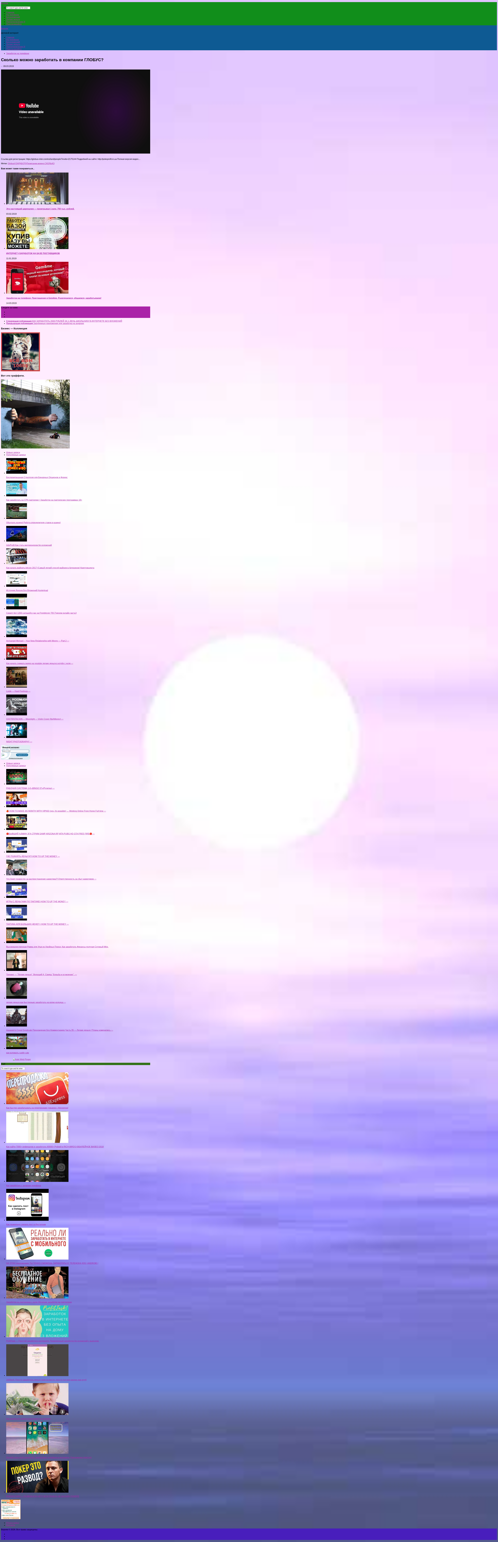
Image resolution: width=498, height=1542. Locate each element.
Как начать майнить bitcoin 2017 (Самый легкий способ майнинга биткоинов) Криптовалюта (50, 568)
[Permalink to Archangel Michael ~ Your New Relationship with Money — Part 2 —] (16, 636)
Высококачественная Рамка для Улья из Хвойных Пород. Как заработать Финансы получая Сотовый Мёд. (57, 947)
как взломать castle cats (17, 1053)
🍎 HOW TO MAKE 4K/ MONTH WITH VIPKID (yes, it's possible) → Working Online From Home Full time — (56, 811)
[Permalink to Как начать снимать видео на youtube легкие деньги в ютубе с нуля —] (16, 659)
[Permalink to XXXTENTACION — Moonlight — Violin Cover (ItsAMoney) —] (16, 715)
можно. (41, 163)
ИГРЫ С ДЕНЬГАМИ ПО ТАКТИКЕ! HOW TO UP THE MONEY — (37, 901)
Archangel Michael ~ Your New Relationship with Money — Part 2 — (37, 641)
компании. (33, 163)
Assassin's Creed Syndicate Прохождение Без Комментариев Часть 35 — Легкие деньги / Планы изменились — (59, 1030)
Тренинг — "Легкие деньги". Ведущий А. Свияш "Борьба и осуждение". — (41, 974)
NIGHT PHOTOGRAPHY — (19, 742)
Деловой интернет (10, 747)
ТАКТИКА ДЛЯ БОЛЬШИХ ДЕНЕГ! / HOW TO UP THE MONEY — (37, 924)
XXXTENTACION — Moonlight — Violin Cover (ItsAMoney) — (34, 719)
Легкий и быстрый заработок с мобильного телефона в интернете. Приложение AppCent (48, 1457)
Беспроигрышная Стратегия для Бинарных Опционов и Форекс (37, 477)
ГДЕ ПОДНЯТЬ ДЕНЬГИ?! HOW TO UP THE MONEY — (33, 856)
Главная (10, 12)
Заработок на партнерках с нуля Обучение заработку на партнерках (39, 1302)
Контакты (10, 1525)
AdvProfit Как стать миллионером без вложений (29, 545)
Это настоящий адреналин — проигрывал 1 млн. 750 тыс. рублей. (40, 209)
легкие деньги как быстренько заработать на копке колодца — (36, 1002)
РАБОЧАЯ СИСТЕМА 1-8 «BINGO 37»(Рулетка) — (30, 788)
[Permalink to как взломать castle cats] (16, 1048)
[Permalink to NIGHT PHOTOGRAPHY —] (16, 737)
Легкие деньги (13, 19)
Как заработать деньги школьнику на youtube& (28, 1419)
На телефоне (12, 15)
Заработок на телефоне (17, 53)
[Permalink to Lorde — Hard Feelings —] (16, 687)
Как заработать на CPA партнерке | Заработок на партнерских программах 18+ (44, 500)
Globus (11, 163)
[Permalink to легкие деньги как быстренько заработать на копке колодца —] (16, 998)
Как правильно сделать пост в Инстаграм (26, 1224)
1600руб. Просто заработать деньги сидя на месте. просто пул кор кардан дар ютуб (46, 1380)
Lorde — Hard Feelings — (18, 691)
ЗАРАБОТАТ (22, 163)
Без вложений (13, 17)
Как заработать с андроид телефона (23, 1185)
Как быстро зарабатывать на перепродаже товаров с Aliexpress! (37, 1108)
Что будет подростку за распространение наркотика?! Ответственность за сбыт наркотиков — (51, 879)
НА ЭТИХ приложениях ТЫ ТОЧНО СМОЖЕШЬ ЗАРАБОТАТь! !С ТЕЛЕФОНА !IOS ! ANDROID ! (52, 1263)
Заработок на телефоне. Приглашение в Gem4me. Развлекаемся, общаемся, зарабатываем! (53, 298)
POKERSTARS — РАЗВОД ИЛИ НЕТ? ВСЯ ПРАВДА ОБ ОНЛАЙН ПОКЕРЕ (42, 1496)
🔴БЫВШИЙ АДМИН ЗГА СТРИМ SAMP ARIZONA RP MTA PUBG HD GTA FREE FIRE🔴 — (50, 834)
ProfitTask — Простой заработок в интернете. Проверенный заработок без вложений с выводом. (52, 1341)
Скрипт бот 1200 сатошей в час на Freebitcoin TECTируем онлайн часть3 (41, 613)
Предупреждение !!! (15, 22)
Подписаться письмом (16, 758)
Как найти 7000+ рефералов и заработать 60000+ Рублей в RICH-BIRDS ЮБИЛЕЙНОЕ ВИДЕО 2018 (55, 1147)
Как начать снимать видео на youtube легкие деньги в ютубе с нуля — (39, 663)
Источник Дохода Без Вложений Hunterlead (27, 590)
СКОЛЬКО (49, 163)
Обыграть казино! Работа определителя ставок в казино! (33, 522)
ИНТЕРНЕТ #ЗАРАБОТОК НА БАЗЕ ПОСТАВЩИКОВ (33, 253)
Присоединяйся (14, 24)
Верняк (4, 3)
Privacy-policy (12, 1523)
